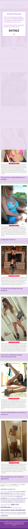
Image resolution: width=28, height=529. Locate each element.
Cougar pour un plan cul (8, 239)
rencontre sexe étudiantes (13, 510)
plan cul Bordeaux (21, 493)
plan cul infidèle (17, 498)
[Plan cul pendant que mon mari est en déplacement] (14, 441)
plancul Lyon (12, 499)
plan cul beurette (14, 493)
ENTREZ (14, 30)
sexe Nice (19, 513)
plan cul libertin (23, 498)
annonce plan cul (12, 491)
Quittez (14, 34)
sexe (2, 512)
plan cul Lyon (7, 499)
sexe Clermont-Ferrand (14, 512)
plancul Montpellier (8, 500)
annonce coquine (4, 491)
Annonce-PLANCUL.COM (6, 521)
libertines (4, 493)
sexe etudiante (22, 512)
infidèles (23, 491)
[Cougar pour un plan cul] (14, 205)
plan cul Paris (19, 502)
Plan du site (14, 525)
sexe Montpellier (13, 513)
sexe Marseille (7, 513)
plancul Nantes (23, 500)
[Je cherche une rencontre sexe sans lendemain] (14, 260)
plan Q (12, 507)
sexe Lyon (2, 513)
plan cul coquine (7, 496)
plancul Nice (3, 502)
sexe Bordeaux (6, 512)
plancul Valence (8, 504)
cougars (18, 491)
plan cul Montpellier (16, 500)
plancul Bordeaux (4, 494)
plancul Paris (13, 502)
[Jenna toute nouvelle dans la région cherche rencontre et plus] (14, 319)
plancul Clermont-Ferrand (13, 494)
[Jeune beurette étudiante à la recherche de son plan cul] (14, 380)
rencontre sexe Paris (18, 507)
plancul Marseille (18, 499)
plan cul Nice (8, 502)
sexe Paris (23, 513)
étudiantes (4, 516)
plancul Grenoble (10, 498)
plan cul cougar (14, 496)
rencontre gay (13, 484)
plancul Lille (3, 499)
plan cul (9, 493)
